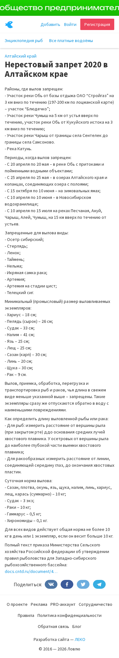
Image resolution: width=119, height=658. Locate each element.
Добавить (50, 24)
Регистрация (97, 24)
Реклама (39, 604)
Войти (70, 24)
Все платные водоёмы (71, 40)
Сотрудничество (95, 604)
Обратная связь (53, 626)
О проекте (17, 604)
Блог (76, 626)
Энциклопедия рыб (24, 40)
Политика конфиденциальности (69, 615)
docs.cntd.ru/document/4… (31, 571)
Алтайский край (20, 56)
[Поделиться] (51, 584)
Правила (26, 615)
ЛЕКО (80, 639)
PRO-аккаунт (63, 604)
